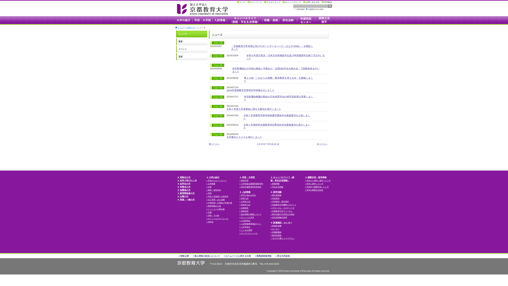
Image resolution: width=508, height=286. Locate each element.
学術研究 (276, 198)
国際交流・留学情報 (317, 177)
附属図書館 (276, 232)
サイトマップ (256, 2)
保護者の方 (185, 190)
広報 (210, 212)
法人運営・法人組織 (216, 200)
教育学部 (244, 181)
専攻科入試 (245, 205)
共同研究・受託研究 (280, 202)
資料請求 (244, 211)
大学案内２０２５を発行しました (244, 137)
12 (278, 144)
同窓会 (211, 222)
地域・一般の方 (187, 199)
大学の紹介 (214, 177)
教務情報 (276, 184)
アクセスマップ (273, 2)
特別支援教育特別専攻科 (251, 187)
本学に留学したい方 (315, 184)
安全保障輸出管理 (279, 217)
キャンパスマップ (293, 2)
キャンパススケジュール (218, 219)
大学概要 (211, 184)
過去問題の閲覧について (251, 214)
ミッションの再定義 (216, 209)
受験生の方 (185, 177)
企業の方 (184, 196)
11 (275, 144)
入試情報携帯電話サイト (251, 224)
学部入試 (244, 198)
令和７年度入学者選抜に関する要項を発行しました (253, 109)
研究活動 (277, 192)
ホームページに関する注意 (238, 256)
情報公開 (184, 256)
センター (276, 229)
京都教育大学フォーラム (282, 211)
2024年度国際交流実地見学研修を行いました (250, 90)
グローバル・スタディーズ (283, 208)
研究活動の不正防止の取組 (283, 214)
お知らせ (190, 27)
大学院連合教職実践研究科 (252, 184)
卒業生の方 (185, 187)
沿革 (210, 187)
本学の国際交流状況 (315, 190)
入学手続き (245, 227)
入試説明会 (245, 221)
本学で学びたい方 (188, 180)
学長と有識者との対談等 (218, 196)
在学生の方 (185, 184)
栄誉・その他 (213, 216)
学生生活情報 (277, 187)
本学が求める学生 (248, 195)
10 (272, 144)
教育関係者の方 (187, 193)
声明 (210, 193)
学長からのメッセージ (217, 181)
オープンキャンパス (249, 233)
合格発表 (244, 208)
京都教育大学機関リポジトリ (284, 205)
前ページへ (214, 144)
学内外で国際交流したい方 (318, 187)
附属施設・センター (282, 223)
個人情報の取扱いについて (207, 256)
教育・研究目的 (214, 190)
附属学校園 (276, 226)
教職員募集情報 (264, 256)
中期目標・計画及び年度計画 (220, 203)
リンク (242, 2)
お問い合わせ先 (312, 2)
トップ (181, 27)
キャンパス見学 (247, 217)
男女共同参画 (283, 256)
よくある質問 (246, 230)
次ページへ (322, 144)
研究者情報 (276, 195)
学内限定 (328, 2)
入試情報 (246, 192)
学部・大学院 (248, 177)
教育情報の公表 (214, 206)
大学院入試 (245, 202)
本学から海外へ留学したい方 (319, 181)
